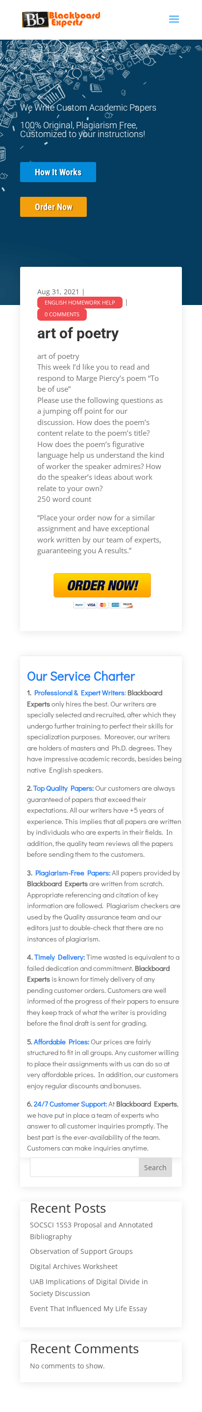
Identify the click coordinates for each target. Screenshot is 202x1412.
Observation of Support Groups (81, 1251)
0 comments (62, 314)
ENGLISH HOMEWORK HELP (80, 302)
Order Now (53, 207)
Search (155, 1167)
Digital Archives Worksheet (74, 1266)
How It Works (58, 172)
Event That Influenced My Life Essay (88, 1308)
